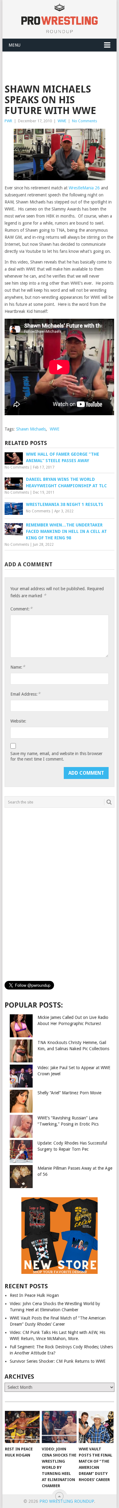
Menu (14, 45)
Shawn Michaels (31, 429)
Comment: (21, 609)
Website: (18, 721)
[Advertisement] (62, 66)
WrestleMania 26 (84, 187)
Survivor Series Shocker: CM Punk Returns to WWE (58, 1361)
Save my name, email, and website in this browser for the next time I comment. (56, 756)
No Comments (84, 121)
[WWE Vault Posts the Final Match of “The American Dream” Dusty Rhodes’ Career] (96, 1427)
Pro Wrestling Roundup (66, 1501)
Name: (17, 667)
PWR (8, 121)
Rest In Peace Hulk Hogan (34, 1295)
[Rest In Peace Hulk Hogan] (22, 1427)
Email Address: (25, 694)
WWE (62, 121)
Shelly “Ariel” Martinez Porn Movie (69, 1092)
